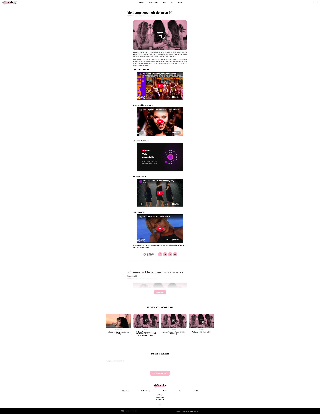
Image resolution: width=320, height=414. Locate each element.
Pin (170, 254)
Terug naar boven (159, 373)
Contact (196, 411)
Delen (160, 254)
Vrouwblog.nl (160, 397)
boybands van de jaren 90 (158, 52)
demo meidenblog (151, 15)
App (175, 254)
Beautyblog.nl (160, 399)
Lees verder (160, 292)
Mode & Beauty (153, 2)
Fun (172, 2)
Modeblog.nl (159, 395)
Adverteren (179, 411)
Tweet (165, 254)
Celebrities (141, 2)
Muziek (180, 2)
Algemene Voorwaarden (188, 411)
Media (164, 2)
